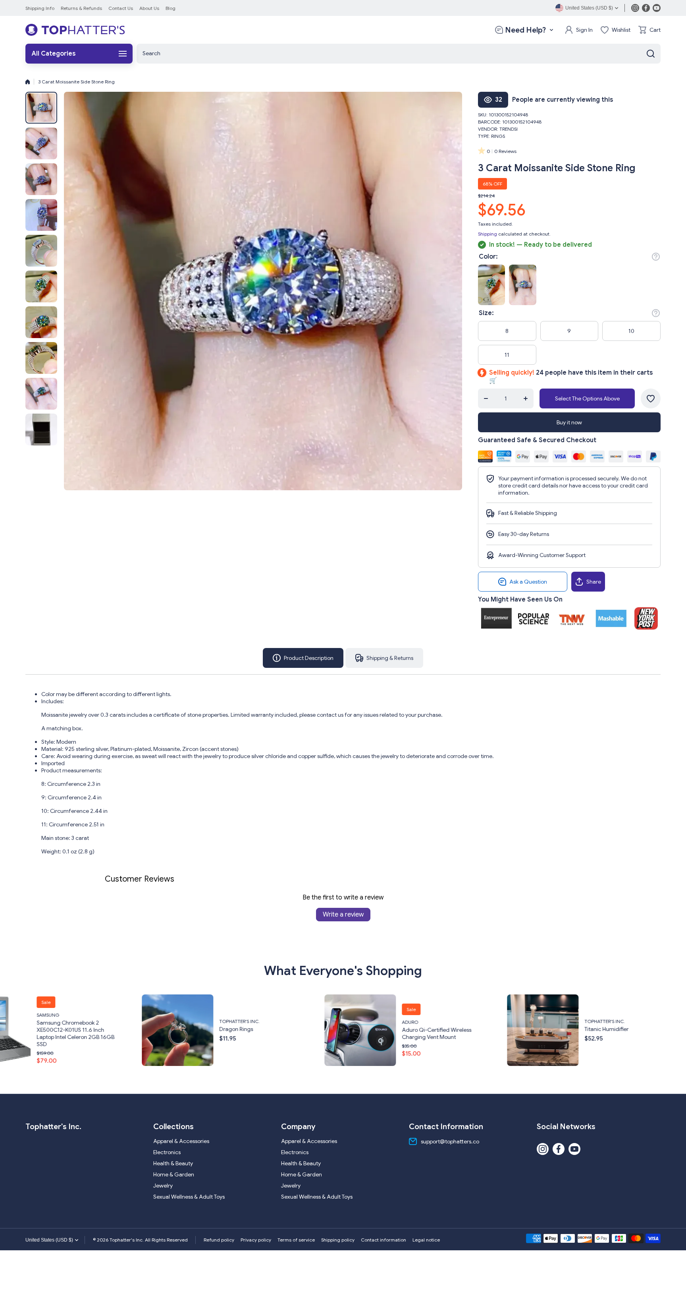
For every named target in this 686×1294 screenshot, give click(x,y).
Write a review (343, 915)
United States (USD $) (49, 1240)
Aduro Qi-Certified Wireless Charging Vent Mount (228, 1033)
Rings (498, 136)
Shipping (487, 234)
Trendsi (508, 129)
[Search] (651, 54)
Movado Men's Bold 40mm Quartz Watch (592, 1033)
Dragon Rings (28, 1029)
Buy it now (569, 422)
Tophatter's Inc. (31, 1021)
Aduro (202, 1022)
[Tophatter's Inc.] (75, 30)
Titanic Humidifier (398, 1029)
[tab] (384, 658)
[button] (649, 30)
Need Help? (525, 30)
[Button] (656, 257)
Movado (569, 1022)
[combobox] (399, 54)
